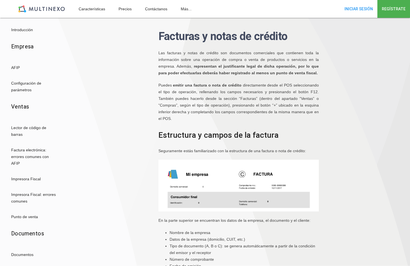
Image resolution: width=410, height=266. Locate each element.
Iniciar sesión (358, 9)
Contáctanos (156, 9)
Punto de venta (24, 217)
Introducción (22, 30)
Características (92, 9)
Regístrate (394, 9)
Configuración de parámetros (26, 86)
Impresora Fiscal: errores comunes (33, 197)
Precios (125, 9)
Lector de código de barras (28, 131)
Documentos (22, 254)
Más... (186, 9)
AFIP (15, 67)
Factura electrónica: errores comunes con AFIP (30, 157)
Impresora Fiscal (26, 179)
